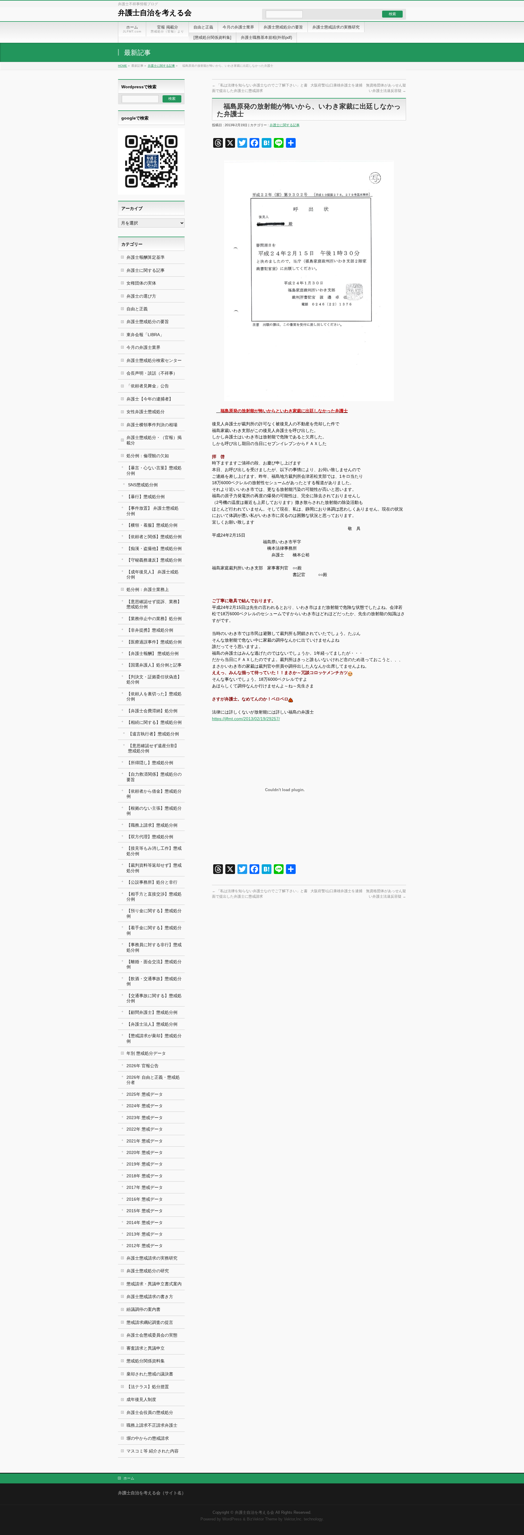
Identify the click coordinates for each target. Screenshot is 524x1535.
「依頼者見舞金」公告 (147, 385)
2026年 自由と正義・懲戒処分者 (153, 1080)
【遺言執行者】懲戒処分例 (153, 733)
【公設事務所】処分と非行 (151, 882)
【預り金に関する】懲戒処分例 (154, 913)
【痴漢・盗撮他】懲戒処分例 (154, 548)
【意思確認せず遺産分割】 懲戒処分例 (153, 748)
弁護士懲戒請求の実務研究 (151, 1258)
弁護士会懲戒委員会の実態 (151, 1335)
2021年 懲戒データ (144, 1141)
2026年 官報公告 (142, 1065)
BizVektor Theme (262, 1519)
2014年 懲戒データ (144, 1222)
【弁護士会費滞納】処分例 (151, 710)
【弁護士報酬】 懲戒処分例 (152, 653)
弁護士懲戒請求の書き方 (149, 1296)
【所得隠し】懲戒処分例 (149, 762)
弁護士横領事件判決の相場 (151, 424)
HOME (122, 65)
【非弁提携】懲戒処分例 (149, 630)
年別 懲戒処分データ (146, 1053)
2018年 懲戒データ (144, 1175)
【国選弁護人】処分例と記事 (154, 665)
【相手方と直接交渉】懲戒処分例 (154, 897)
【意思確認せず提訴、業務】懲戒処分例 (154, 604)
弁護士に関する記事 (161, 65)
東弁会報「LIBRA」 (145, 334)
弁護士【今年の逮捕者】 (149, 398)
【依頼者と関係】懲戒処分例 (154, 536)
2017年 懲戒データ (144, 1187)
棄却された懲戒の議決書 (149, 1373)
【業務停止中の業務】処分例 (154, 618)
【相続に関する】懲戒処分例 (154, 722)
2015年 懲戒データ (144, 1210)
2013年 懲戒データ (144, 1234)
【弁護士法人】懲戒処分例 (151, 1024)
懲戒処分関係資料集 (145, 1360)
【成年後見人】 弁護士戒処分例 (152, 574)
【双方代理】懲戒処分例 (149, 836)
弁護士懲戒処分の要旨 (147, 321)
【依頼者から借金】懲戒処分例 (154, 794)
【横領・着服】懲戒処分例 (151, 525)
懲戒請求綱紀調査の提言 (149, 1322)
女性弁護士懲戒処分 (145, 411)
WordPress (232, 1519)
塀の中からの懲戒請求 (147, 1438)
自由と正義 (137, 308)
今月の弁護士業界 (143, 347)
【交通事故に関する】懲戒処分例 (154, 998)
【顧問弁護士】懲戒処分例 (151, 1012)
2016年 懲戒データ (144, 1199)
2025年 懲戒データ (144, 1094)
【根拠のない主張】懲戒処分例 (154, 811)
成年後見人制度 (141, 1399)
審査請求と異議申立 (145, 1348)
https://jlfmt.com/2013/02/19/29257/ (246, 718)
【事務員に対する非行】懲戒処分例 (154, 947)
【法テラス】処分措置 (147, 1386)
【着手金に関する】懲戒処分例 (154, 930)
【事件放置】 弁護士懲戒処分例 (152, 511)
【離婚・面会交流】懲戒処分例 (154, 964)
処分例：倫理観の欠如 (147, 455)
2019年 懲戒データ (144, 1164)
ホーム (128, 1478)
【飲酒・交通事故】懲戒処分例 (154, 981)
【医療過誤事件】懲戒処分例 (154, 641)
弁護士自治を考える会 (155, 12)
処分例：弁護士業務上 (147, 589)
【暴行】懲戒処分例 (145, 496)
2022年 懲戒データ (144, 1129)
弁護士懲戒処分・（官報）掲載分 (154, 440)
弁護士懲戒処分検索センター (154, 360)
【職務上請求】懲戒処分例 (151, 825)
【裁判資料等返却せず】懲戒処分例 (154, 868)
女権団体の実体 (141, 283)
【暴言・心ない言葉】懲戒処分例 (154, 470)
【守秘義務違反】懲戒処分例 (154, 560)
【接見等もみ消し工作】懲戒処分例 (154, 851)
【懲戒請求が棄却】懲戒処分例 (154, 1038)
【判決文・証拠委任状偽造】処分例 (154, 679)
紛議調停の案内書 (143, 1309)
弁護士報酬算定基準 (145, 257)
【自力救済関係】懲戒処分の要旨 (154, 777)
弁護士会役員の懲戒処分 (149, 1412)
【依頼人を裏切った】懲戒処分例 (154, 696)
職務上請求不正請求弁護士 (151, 1425)
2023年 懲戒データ (144, 1117)
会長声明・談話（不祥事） (151, 373)
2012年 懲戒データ (144, 1245)
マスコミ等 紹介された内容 (152, 1451)
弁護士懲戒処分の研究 (147, 1270)
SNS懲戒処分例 (143, 484)
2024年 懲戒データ (144, 1105)
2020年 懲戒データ (144, 1152)
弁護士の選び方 (141, 296)
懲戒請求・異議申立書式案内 (154, 1283)
